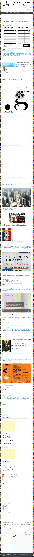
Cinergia (3, 322)
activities (17, 329)
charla (7, 330)
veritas (6, 360)
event (23, 53)
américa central (22, 329)
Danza (7, 524)
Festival (10, 397)
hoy (22, 182)
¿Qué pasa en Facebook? (6, 512)
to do (11, 55)
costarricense (7, 53)
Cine (6, 52)
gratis (7, 54)
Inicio (4, 12)
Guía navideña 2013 (4, 505)
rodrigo (25, 86)
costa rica (5, 53)
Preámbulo (3, 23)
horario (13, 54)
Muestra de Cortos (5, 336)
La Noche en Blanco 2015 (5, 468)
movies (21, 54)
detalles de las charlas (19, 346)
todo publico (27, 289)
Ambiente (8, 522)
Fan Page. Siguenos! (5, 532)
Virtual (16, 528)
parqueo (14, 86)
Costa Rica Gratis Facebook (20, 7)
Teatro (21, 526)
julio (16, 54)
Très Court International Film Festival (9, 208)
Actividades (4, 522)
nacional (23, 54)
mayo (25, 248)
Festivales (21, 12)
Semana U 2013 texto (5, 500)
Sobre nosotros (4, 501)
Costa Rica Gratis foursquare (27, 7)
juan (5, 400)
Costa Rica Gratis (11, 60)
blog (24, 52)
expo (26, 53)
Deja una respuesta (19, 55)
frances (6, 248)
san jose (5, 55)
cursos (16, 53)
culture (23, 287)
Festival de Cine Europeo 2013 (8, 272)
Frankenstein (8, 182)
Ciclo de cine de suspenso (5, 323)
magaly (4, 289)
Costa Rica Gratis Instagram (31, 7)
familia (28, 53)
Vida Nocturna (12, 528)
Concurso (24, 522)
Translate (28, 12)
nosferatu (8, 86)
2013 (11, 329)
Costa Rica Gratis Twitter (22, 7)
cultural (30, 398)
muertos (22, 400)
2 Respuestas (5, 290)
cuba (26, 398)
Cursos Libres (16, 12)
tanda (8, 55)
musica (3, 86)
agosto (19, 52)
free (4, 54)
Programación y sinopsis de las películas (7, 281)
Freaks (11, 182)
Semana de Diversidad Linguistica (14, 478)
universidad (24, 87)
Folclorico (23, 524)
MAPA (3, 510)
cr (17, 287)
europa (5, 288)
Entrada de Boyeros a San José (6, 467)
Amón (21, 246)
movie (6, 183)
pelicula (25, 54)
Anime (11, 522)
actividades (15, 52)
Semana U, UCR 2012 (5, 509)
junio (29, 288)
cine (28, 52)
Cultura (28, 522)
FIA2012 (19, 524)
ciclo (8, 330)
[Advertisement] (8, 426)
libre (17, 54)
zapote (8, 360)
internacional (20, 248)
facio (5, 182)
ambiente (21, 52)
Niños (7, 526)
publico (22, 86)
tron (14, 55)
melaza (18, 400)
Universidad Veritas (20, 340)
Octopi (9, 86)
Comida (21, 522)
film (6, 182)
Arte (13, 522)
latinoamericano (9, 400)
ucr (22, 87)
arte (23, 52)
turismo (16, 55)
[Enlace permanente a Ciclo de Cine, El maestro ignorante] (17, 302)
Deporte (11, 524)
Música (4, 526)
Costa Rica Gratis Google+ (23, 7)
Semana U (18, 526)
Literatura (27, 524)
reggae (24, 86)
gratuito (9, 54)
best (28, 329)
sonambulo (12, 87)
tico (23, 289)
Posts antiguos (4, 404)
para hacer (12, 289)
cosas (3, 53)
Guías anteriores (4, 506)
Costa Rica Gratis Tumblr (29, 7)
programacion (28, 54)
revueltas (23, 183)
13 (13, 397)
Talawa (14, 87)
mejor (19, 54)
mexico (4, 183)
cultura (14, 53)
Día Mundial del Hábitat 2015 (5, 469)
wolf (11, 184)
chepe (27, 52)
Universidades (5, 528)
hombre (21, 182)
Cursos (8, 397)
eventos (3, 182)
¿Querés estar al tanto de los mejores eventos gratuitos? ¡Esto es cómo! (11, 502)
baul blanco (27, 329)
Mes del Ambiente (5, 508)
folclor (3, 54)
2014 (11, 246)
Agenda (7, 12)
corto (12, 330)
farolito (19, 399)
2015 (11, 52)
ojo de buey (12, 86)
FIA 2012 (4, 507)
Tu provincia (11, 12)
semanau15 (6, 87)
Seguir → (14, 281)
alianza (19, 246)
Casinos (16, 522)
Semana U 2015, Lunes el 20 (7, 59)
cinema (30, 52)
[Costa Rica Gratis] (17, 3)
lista (18, 54)
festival (30, 53)
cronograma (11, 53)
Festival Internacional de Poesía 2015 (7, 470)
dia (18, 53)
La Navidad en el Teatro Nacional (6, 466)
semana (7, 55)
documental (9, 399)
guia (10, 54)
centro (25, 52)
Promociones (13, 526)
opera (12, 183)
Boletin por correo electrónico (6, 443)
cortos (4, 247)
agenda (17, 52)
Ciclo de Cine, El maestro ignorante (9, 314)
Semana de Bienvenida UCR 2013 (14, 476)
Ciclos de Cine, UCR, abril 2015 (8, 111)
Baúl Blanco (3, 319)
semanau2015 (9, 87)
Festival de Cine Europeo (14, 275)
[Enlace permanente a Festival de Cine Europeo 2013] (17, 261)
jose (23, 182)
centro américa (5, 287)
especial (22, 53)
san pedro (30, 86)
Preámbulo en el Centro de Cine (8, 18)
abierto (12, 52)
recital (21, 183)
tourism (13, 55)
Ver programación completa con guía (6, 25)
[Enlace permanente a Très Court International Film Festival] (17, 197)
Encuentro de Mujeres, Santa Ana (14, 474)
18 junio (15, 397)
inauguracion (27, 358)
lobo (27, 182)
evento (25, 53)
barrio (23, 246)
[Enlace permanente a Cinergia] (17, 373)
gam (5, 54)
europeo (8, 288)
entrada (20, 53)
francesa (8, 248)
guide (11, 54)
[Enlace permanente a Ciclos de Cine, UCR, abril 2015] (17, 100)
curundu (5, 399)
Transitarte (3, 504)
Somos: (25, 12)
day (17, 53)
